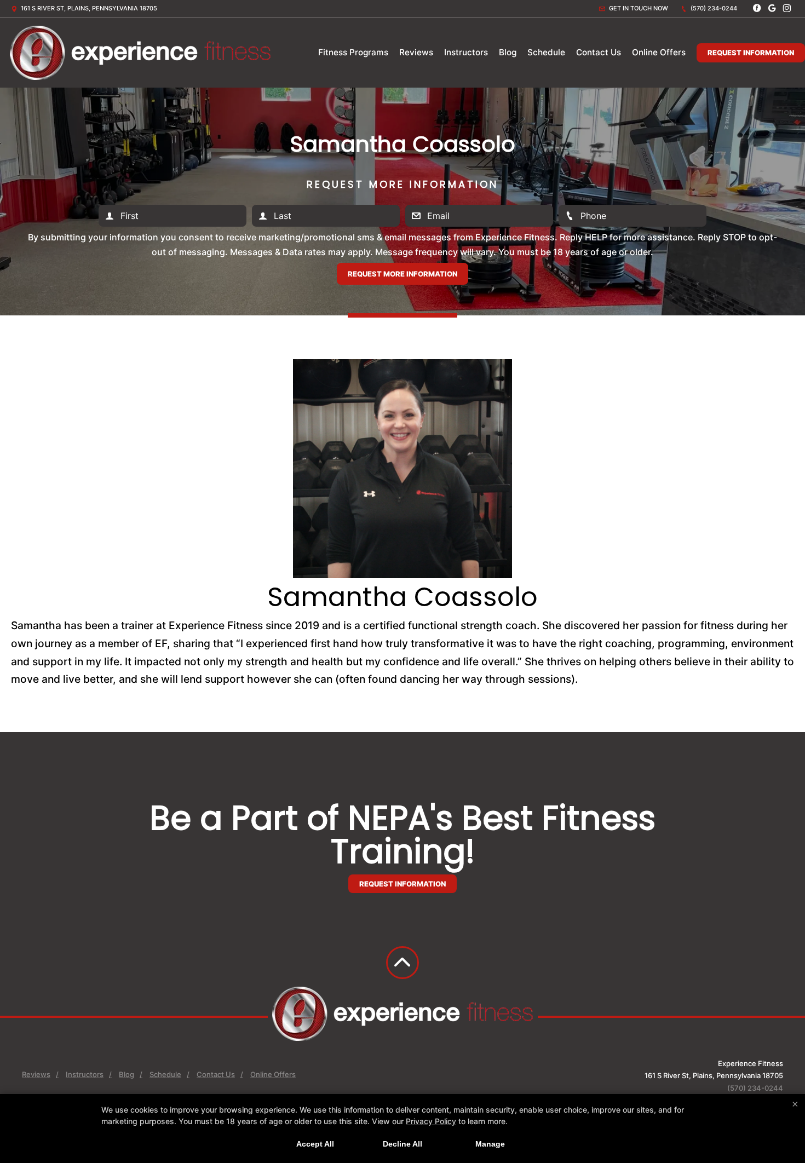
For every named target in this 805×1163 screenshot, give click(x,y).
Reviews (416, 52)
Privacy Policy (431, 1121)
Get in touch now (637, 8)
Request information (402, 883)
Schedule (546, 52)
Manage (490, 1143)
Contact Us (598, 52)
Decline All (402, 1143)
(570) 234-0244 (713, 8)
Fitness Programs (353, 52)
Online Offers (659, 52)
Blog (507, 52)
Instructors (466, 52)
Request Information (751, 52)
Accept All (315, 1143)
